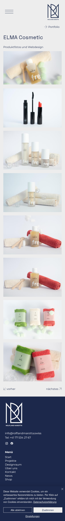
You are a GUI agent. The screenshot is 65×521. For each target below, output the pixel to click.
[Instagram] (6, 443)
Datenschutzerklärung (44, 502)
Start (8, 457)
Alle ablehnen (18, 510)
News (8, 475)
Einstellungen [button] (33, 516)
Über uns (11, 468)
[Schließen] (60, 491)
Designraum (13, 464)
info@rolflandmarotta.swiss (23, 433)
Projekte (10, 460)
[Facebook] (12, 443)
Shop (8, 479)
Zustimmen (48, 510)
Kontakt (10, 472)
